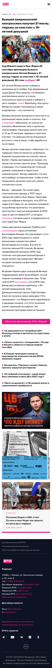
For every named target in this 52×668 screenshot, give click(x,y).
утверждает (8, 122)
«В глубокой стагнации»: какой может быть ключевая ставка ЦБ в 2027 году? (24, 375)
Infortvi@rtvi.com (31, 584)
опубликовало (9, 230)
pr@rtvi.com (23, 591)
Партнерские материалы (14, 597)
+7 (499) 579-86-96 (15, 581)
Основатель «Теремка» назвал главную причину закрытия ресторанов (24, 366)
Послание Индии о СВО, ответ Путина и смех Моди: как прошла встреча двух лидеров (24, 520)
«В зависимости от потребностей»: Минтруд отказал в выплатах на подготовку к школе (26, 333)
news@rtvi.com (24, 587)
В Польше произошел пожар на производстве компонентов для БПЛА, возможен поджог (23, 356)
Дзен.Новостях (14, 609)
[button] (49, 4)
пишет (21, 103)
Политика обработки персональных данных (21, 550)
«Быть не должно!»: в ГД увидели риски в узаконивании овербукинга (25, 384)
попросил (7, 218)
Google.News (10, 612)
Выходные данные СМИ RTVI (14, 542)
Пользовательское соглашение (15, 546)
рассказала (21, 281)
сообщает (30, 80)
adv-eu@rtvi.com (24, 594)
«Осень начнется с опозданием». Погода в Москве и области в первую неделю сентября (25, 344)
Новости (7, 14)
